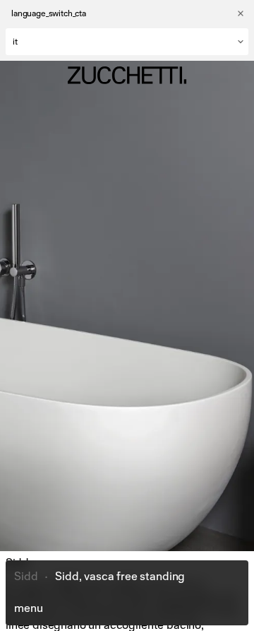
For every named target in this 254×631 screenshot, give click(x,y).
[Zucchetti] (127, 75)
